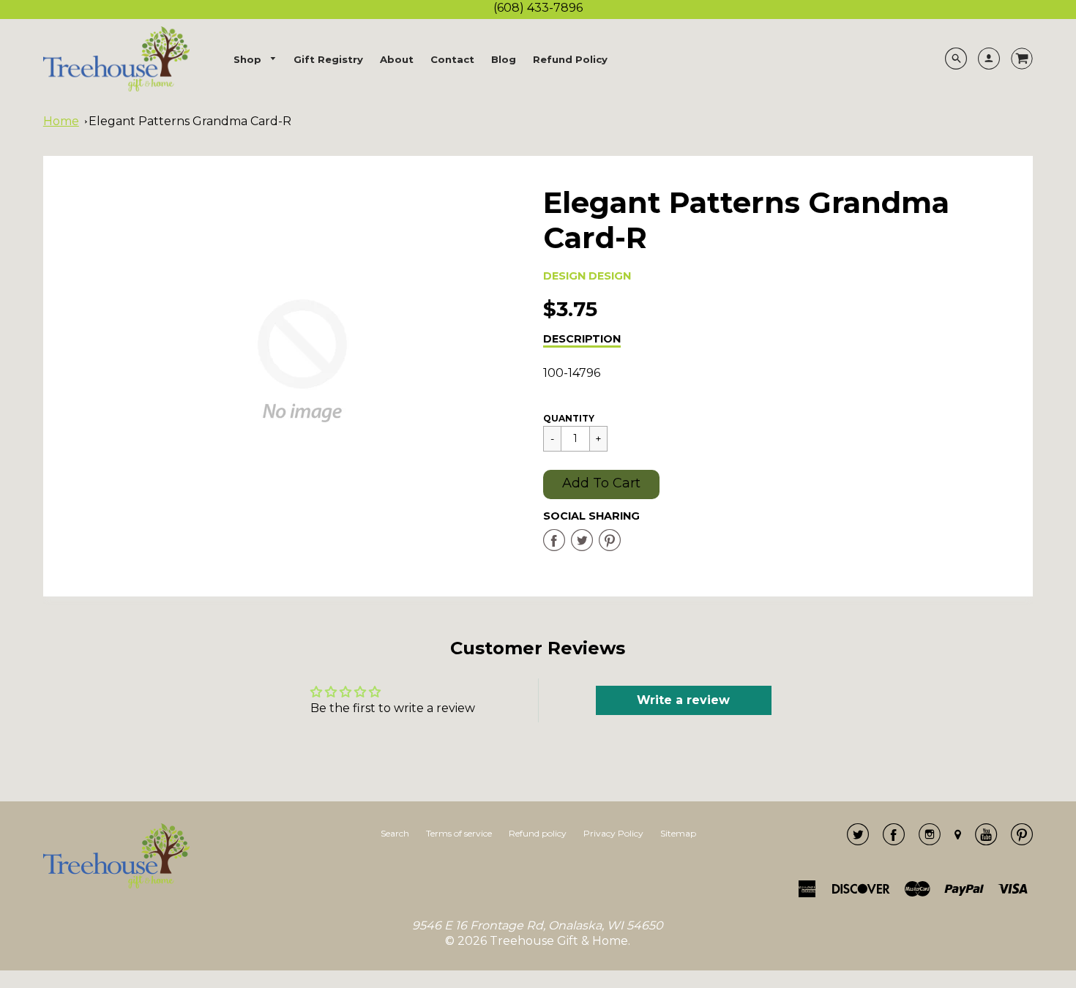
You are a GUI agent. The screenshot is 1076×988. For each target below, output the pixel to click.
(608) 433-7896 (538, 8)
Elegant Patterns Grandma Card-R (190, 121)
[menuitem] (255, 60)
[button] (601, 484)
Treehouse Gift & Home (559, 941)
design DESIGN (587, 275)
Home (61, 121)
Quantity (568, 418)
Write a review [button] (683, 700)
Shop (248, 59)
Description (582, 338)
